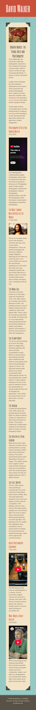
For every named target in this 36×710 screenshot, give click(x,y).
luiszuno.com (19, 703)
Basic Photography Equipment (16, 545)
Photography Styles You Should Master (18, 129)
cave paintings (14, 100)
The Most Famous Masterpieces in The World (16, 213)
